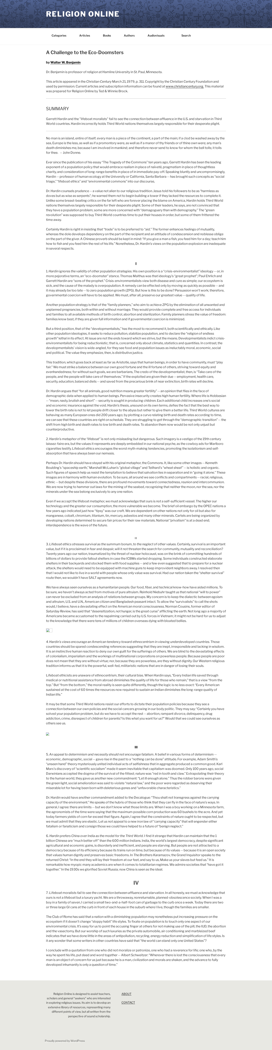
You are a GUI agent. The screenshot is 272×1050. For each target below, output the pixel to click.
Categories (59, 35)
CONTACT (128, 1002)
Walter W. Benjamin (65, 62)
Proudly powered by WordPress (65, 1040)
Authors (129, 35)
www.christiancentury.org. (185, 86)
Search (186, 35)
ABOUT (126, 993)
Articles (84, 35)
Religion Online (83, 14)
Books (107, 35)
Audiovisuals (156, 35)
